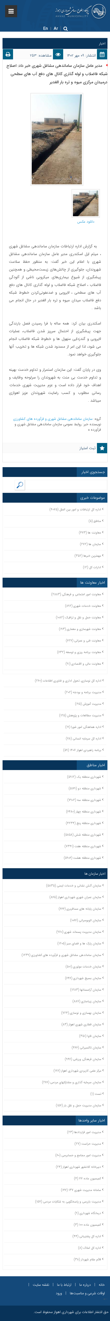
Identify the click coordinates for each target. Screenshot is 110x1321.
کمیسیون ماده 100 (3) (87, 1224)
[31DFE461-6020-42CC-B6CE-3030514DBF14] (85, 191)
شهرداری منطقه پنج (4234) (83, 823)
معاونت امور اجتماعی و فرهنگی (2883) (76, 594)
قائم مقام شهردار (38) (87, 1259)
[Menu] (11, 11)
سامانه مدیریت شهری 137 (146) (81, 1190)
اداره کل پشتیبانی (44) (87, 1236)
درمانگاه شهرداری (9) (88, 1213)
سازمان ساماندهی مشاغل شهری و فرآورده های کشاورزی (53, 419)
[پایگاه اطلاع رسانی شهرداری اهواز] (80, 11)
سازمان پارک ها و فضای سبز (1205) (79, 943)
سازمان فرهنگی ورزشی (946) (83, 1059)
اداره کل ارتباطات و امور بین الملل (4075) (75, 509)
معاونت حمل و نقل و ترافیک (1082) (78, 617)
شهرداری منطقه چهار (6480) (83, 811)
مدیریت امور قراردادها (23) (84, 1132)
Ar (56, 28)
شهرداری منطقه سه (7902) (84, 800)
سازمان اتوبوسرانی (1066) (85, 920)
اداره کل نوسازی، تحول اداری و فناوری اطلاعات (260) (68, 680)
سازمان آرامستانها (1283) (85, 989)
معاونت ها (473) (90, 532)
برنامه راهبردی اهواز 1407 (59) (82, 750)
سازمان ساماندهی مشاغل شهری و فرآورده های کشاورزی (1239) (61, 955)
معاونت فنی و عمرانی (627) (83, 640)
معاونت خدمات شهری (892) (83, 605)
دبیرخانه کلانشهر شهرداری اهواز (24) (78, 1166)
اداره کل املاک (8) (89, 1247)
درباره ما (85, 1285)
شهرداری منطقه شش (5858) (82, 834)
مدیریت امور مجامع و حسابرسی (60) (78, 1155)
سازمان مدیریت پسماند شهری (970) (79, 931)
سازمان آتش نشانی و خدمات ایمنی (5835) (73, 885)
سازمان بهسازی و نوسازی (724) (81, 1012)
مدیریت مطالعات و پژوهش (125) (80, 715)
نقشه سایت (41, 1285)
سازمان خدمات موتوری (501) (83, 966)
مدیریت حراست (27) (88, 1143)
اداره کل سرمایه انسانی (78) (83, 738)
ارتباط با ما (64, 1285)
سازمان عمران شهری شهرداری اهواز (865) (75, 897)
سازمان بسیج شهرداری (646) (83, 978)
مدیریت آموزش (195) (88, 703)
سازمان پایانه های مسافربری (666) (80, 908)
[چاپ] (8, 55)
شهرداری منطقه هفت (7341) (83, 846)
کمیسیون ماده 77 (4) (87, 1178)
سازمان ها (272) (90, 544)
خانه (102, 1285)
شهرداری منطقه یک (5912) (84, 776)
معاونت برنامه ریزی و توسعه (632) (79, 652)
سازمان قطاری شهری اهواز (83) (81, 1024)
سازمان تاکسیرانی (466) (86, 1047)
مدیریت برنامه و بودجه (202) (83, 692)
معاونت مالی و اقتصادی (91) (83, 663)
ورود (59, 1293)
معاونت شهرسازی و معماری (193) (80, 629)
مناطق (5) (95, 521)
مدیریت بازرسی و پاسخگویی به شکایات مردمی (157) (68, 1201)
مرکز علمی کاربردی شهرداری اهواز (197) (77, 1070)
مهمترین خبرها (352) (88, 555)
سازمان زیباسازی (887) (87, 1001)
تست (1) (96, 1093)
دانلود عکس (85, 221)
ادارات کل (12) (92, 567)
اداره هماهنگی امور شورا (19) (83, 727)
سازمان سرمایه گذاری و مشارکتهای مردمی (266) (71, 1082)
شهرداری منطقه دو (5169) (85, 788)
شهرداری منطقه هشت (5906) (82, 857)
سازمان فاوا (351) (90, 1036)
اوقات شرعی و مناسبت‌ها (87, 1293)
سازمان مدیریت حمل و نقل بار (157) (78, 1105)
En (45, 28)
